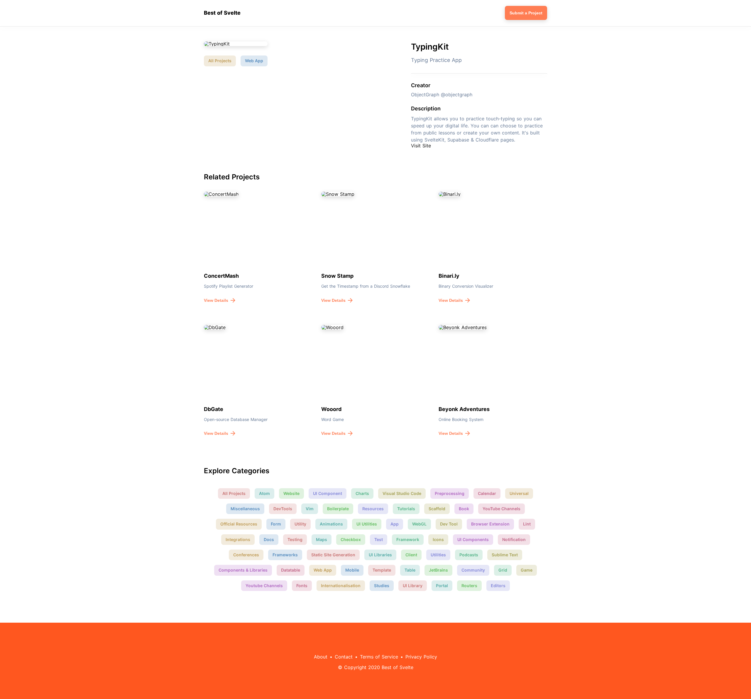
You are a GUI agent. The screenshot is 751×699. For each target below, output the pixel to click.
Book (464, 508)
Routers (469, 585)
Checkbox (351, 539)
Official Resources (238, 523)
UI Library (412, 585)
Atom (264, 493)
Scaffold (437, 508)
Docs (269, 539)
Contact (344, 657)
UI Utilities (366, 523)
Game (526, 569)
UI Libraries (380, 554)
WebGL (419, 523)
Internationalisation (341, 585)
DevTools (282, 508)
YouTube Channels (501, 508)
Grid (502, 569)
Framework (407, 539)
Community (473, 569)
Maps (321, 539)
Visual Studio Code (402, 493)
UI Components (473, 539)
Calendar (487, 493)
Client (411, 554)
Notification (514, 539)
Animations (331, 523)
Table (410, 569)
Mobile (352, 569)
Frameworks (285, 554)
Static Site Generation (333, 554)
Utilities (438, 554)
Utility (300, 523)
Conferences (246, 554)
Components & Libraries (243, 569)
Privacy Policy (421, 657)
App (394, 523)
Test (378, 539)
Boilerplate (338, 508)
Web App (254, 60)
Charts (362, 493)
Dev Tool (449, 523)
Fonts (301, 585)
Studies (381, 585)
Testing (294, 539)
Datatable (290, 569)
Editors (498, 585)
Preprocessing (449, 493)
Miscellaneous (245, 508)
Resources (373, 508)
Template (382, 569)
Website (291, 493)
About (320, 657)
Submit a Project (526, 13)
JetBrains (438, 569)
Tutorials (406, 508)
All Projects (219, 60)
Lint (527, 523)
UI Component (327, 493)
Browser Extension (490, 523)
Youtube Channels (264, 585)
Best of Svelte (222, 13)
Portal (442, 585)
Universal (519, 493)
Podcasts (468, 554)
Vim (310, 508)
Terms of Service (379, 657)
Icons (438, 539)
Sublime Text (505, 554)
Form (276, 523)
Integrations (238, 539)
